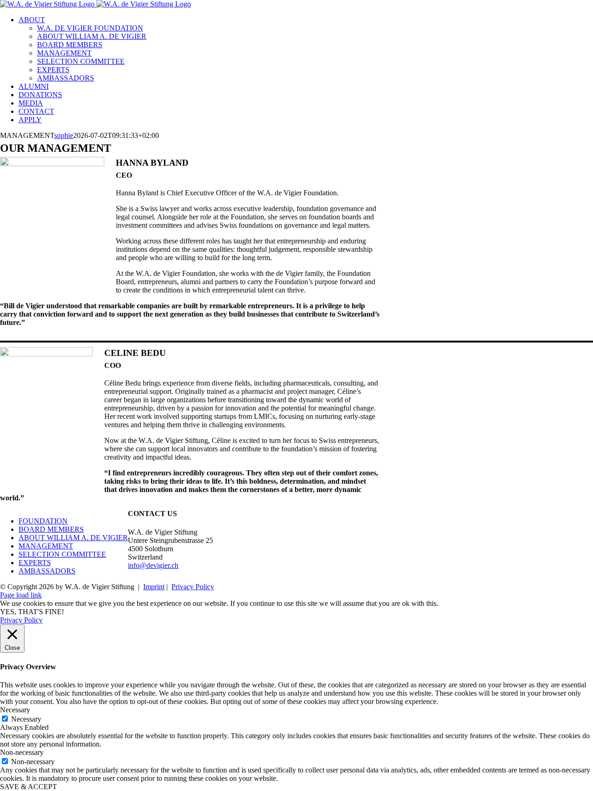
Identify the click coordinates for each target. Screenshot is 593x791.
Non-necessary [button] (22, 752)
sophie (63, 135)
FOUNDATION (43, 521)
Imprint (153, 587)
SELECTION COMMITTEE (62, 554)
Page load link (21, 595)
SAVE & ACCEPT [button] (28, 787)
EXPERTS (35, 563)
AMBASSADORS (47, 571)
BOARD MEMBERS (51, 529)
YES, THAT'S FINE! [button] (32, 612)
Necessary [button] (15, 710)
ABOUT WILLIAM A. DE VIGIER (73, 538)
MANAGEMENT (46, 546)
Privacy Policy (192, 587)
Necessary (26, 719)
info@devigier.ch (153, 565)
